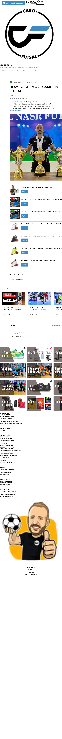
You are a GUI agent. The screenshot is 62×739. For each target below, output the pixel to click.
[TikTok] (31, 591)
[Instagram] (31, 587)
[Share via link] (22, 274)
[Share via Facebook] (10, 274)
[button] (2, 67)
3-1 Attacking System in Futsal (18, 71)
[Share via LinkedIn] (18, 274)
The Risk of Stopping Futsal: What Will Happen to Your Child (13, 309)
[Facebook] (31, 579)
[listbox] (33, 4)
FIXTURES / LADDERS (7, 438)
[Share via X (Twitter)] (14, 274)
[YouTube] (31, 589)
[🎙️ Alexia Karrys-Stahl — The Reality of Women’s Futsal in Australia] (39, 298)
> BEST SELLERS (4, 474)
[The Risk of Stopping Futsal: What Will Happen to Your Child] (13, 298)
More (51, 71)
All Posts (4, 71)
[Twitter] (31, 582)
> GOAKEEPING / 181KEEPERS (8, 455)
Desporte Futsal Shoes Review (38, 71)
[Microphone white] (31, 577)
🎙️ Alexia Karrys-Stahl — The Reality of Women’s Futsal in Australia (38, 309)
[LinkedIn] (31, 584)
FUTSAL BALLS (5, 465)
